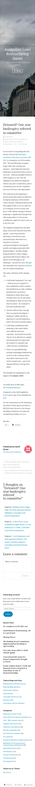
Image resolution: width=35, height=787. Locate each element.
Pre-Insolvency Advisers (11, 733)
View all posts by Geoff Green (12, 452)
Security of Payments (10, 755)
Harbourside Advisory (10, 690)
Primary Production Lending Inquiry (16, 740)
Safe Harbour (7, 751)
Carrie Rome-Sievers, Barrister (13, 703)
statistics (27, 265)
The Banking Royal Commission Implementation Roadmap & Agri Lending (16, 643)
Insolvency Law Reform (16, 141)
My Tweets (7, 772)
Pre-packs (6, 736)
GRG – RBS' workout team (12, 720)
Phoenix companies (10, 730)
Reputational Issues (10, 748)
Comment (25, 576)
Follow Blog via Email (11, 595)
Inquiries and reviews (10, 724)
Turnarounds (7, 758)
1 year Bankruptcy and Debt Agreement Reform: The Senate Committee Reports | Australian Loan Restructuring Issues (17, 542)
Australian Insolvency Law (12, 697)
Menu (18, 71)
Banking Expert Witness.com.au (14, 684)
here (25, 239)
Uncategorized (8, 761)
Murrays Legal (8, 700)
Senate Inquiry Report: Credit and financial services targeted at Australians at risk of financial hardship (17, 669)
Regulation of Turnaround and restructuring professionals (14, 744)
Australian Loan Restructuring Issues (17, 54)
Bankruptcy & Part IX (11, 139)
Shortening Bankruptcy (12, 387)
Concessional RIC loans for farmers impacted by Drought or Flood (15, 659)
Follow (8, 614)
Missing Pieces (9, 637)
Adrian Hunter (8, 693)
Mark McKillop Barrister (11, 687)
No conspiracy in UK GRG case (15, 626)
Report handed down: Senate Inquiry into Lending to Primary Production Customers (17, 471)
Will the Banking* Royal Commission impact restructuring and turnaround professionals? (16, 464)
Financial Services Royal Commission (16, 717)
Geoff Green (9, 137)
